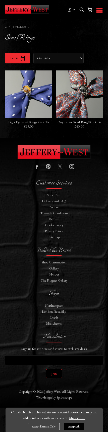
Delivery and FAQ (54, 201)
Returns (54, 219)
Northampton (54, 305)
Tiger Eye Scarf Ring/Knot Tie (29, 122)
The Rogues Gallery (54, 280)
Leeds (54, 317)
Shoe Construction (54, 262)
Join (54, 373)
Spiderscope (64, 397)
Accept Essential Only (44, 426)
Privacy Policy (54, 231)
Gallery (54, 268)
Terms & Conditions (54, 213)
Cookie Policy (54, 225)
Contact (54, 207)
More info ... (77, 418)
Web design (44, 397)
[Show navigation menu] (99, 9)
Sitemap (54, 237)
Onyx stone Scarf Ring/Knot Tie (79, 122)
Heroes (54, 274)
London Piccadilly (54, 311)
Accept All (74, 426)
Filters (14, 58)
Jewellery (19, 26)
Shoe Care (54, 195)
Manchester (54, 323)
